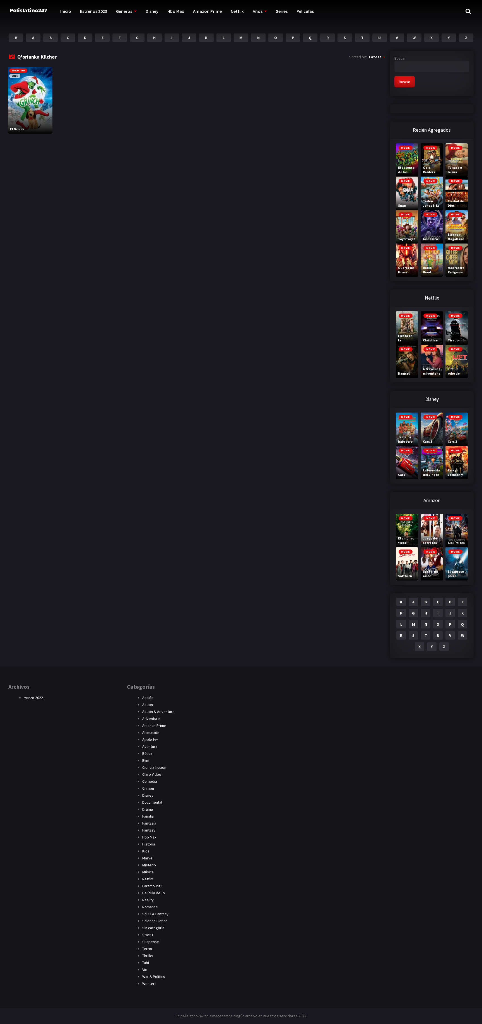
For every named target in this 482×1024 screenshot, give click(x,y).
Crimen (148, 788)
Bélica (147, 753)
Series (282, 11)
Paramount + (152, 885)
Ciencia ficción (154, 767)
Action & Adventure (158, 711)
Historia (148, 844)
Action (147, 704)
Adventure (151, 718)
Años (257, 11)
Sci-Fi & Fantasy (155, 913)
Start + (147, 934)
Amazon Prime (207, 11)
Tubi (145, 962)
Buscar (400, 58)
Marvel (147, 858)
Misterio (149, 865)
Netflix (237, 11)
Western (149, 983)
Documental (152, 802)
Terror (147, 948)
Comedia (149, 781)
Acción (147, 697)
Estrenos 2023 (93, 11)
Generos (124, 11)
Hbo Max (175, 11)
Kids (146, 851)
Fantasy (148, 830)
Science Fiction (155, 920)
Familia (148, 816)
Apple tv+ (150, 739)
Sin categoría (153, 927)
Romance (150, 906)
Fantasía (149, 823)
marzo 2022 (33, 697)
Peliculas (305, 11)
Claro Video (151, 774)
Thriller (148, 955)
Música (148, 871)
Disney (152, 11)
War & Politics (153, 976)
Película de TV (153, 892)
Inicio (65, 11)
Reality (148, 899)
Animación (150, 732)
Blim (145, 760)
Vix (144, 969)
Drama (147, 809)
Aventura (149, 746)
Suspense (150, 941)
